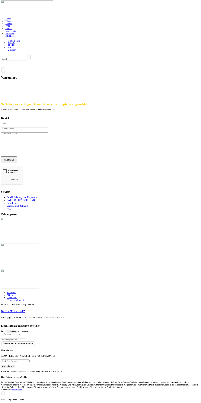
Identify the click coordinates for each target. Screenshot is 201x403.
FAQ (7, 26)
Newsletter (12, 203)
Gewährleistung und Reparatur (22, 197)
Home (8, 19)
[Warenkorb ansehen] (3, 70)
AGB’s (10, 295)
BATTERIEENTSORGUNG (21, 200)
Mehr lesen (17, 390)
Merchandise (11, 31)
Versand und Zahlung (17, 205)
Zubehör (12, 50)
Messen (8, 28)
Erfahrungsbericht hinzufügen (18, 344)
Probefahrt (9, 33)
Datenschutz (12, 297)
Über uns (9, 21)
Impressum (11, 292)
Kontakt (8, 23)
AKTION (9, 36)
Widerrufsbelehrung (15, 300)
